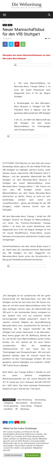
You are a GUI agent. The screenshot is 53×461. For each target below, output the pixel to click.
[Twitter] (11, 44)
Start (4, 21)
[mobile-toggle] (4, 14)
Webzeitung (24, 409)
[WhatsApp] (22, 44)
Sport (10, 25)
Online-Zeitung (26, 406)
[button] (49, 14)
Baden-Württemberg (24, 400)
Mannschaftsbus (22, 403)
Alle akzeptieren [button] (32, 455)
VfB (16, 409)
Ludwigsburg (8, 403)
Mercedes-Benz (36, 403)
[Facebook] (5, 44)
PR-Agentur (38, 406)
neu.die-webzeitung (11, 406)
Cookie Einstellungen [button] (13, 455)
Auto (10, 21)
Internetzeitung (40, 400)
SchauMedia (8, 409)
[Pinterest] (17, 44)
